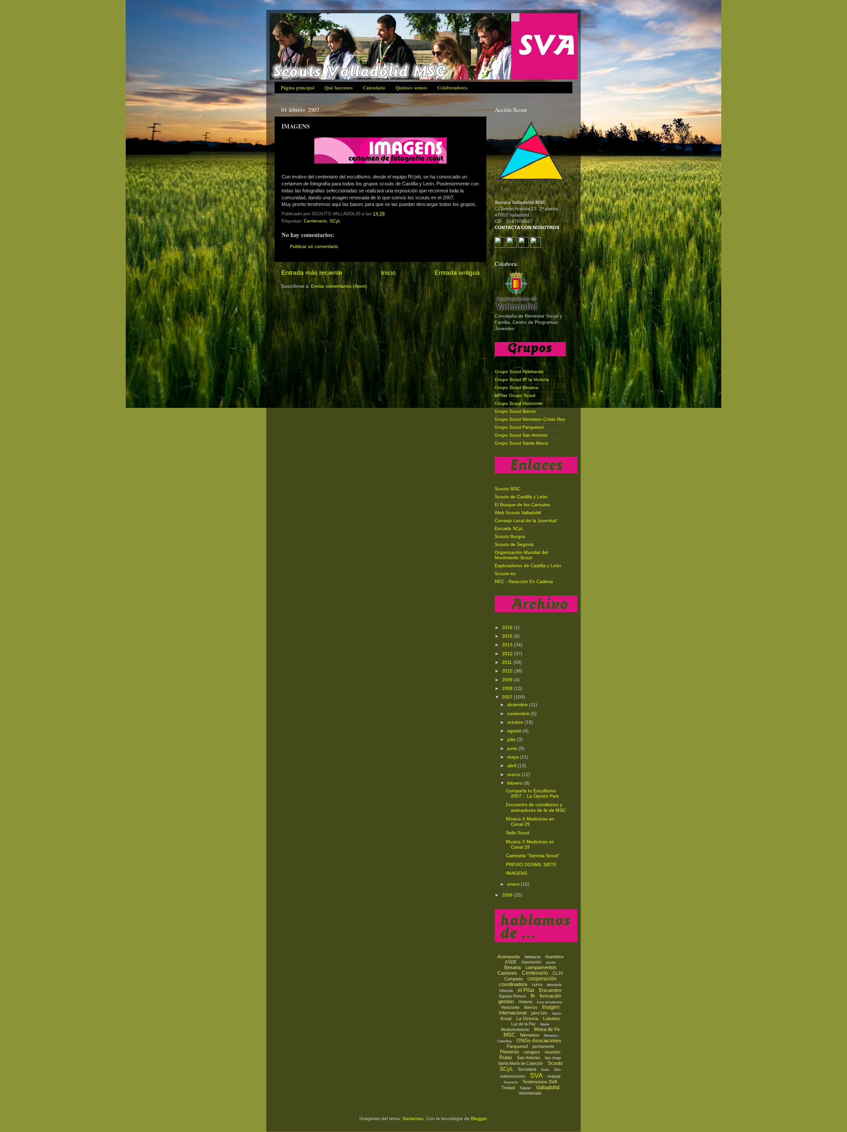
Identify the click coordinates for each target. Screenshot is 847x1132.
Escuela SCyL (509, 528)
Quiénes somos (411, 87)
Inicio (388, 272)
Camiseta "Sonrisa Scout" (532, 855)
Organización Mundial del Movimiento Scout (521, 555)
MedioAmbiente (515, 1029)
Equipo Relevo (512, 996)
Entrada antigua (457, 272)
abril (512, 765)
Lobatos (551, 1018)
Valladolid (547, 1087)
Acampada (508, 956)
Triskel (508, 1087)
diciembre (518, 704)
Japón (556, 1013)
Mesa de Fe (547, 1029)
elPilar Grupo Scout (515, 395)
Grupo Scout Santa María (521, 443)
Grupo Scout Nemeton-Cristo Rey (530, 419)
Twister (525, 1088)
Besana (512, 967)
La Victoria (527, 1018)
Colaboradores (452, 87)
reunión (552, 1052)
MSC (509, 1035)
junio (512, 748)
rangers (532, 1052)
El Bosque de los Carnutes (522, 504)
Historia (525, 1002)
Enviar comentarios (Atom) (339, 286)
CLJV (558, 973)
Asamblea (554, 957)
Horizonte (510, 1007)
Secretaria (527, 1069)
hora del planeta (549, 1002)
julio (512, 739)
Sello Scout (517, 832)
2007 (508, 697)
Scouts (555, 1063)
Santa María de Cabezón (520, 1063)
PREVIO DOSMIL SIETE (531, 864)
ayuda (551, 962)
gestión (506, 1001)
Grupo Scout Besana (516, 387)
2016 (508, 627)
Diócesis (506, 991)
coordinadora (513, 984)
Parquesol (517, 1046)
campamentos (541, 967)
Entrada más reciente (311, 272)
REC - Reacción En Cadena (524, 581)
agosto (515, 730)
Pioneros (509, 1052)
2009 (508, 679)
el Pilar (526, 990)
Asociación (531, 962)
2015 (508, 636)
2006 (508, 895)
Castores (507, 973)
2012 (508, 653)
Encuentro (550, 990)
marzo (514, 774)
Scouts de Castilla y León (521, 496)
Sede (545, 1069)
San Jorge (553, 1058)
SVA (536, 1075)
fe (533, 996)
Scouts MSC (507, 488)
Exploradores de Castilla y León (528, 565)
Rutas (505, 1057)
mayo (513, 757)
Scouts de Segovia (514, 544)
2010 (508, 670)
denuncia (554, 985)
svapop (553, 1076)
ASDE (511, 962)
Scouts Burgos (510, 536)
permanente (543, 1046)
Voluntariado (530, 1093)
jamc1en (539, 1012)
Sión (557, 1069)
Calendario (374, 87)
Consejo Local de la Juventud (526, 520)
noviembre (519, 713)
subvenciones (512, 1076)
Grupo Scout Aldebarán (519, 371)
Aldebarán (532, 957)
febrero (515, 783)
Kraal (506, 1018)
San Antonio (528, 1057)
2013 (508, 644)
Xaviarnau (413, 1118)
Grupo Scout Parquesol (519, 427)
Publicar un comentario (314, 246)
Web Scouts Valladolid (518, 512)
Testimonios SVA (539, 1081)
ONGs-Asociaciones (538, 1040)
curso (537, 984)
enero (514, 884)
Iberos (530, 1007)
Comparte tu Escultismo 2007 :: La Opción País (532, 793)
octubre (515, 722)
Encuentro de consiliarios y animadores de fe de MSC (536, 807)
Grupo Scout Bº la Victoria (522, 379)
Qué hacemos (339, 87)
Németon (529, 1035)
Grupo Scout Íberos (515, 411)
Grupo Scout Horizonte (519, 403)
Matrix (544, 1024)
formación (550, 996)
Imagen (550, 1007)
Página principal (297, 87)
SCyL (335, 221)
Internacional (512, 1012)
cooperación (542, 978)
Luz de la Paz (523, 1024)
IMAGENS (516, 873)
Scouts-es (505, 573)
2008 (508, 688)
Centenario (315, 221)
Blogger (479, 1118)
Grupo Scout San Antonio (521, 435)
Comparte (513, 978)
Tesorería (511, 1082)
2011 (507, 662)
